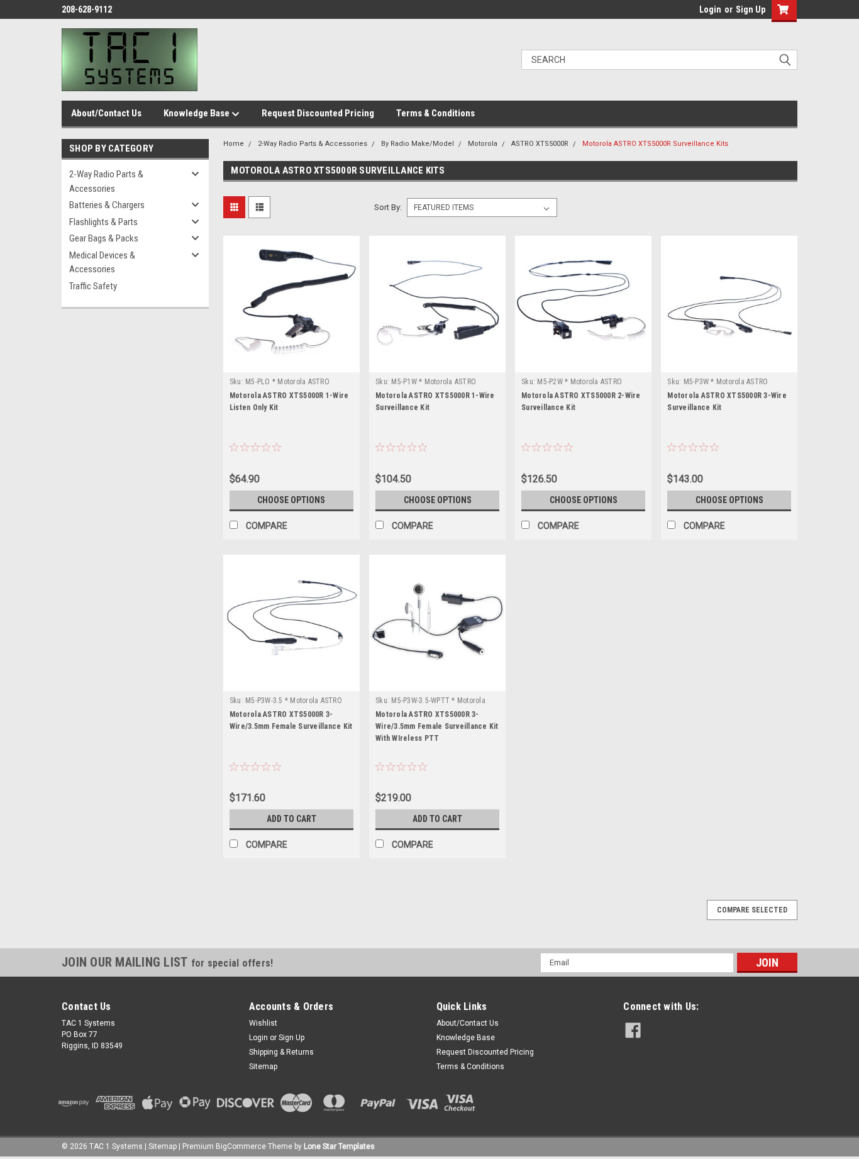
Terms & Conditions (435, 113)
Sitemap (263, 1066)
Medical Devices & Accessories (102, 262)
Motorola (482, 144)
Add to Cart (291, 819)
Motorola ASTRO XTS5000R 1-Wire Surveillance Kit (435, 401)
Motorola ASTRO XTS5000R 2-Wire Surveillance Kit (581, 401)
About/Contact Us (106, 113)
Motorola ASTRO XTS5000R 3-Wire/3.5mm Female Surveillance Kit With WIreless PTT (437, 726)
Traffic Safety (93, 286)
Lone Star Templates (339, 1146)
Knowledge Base (197, 113)
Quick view (291, 363)
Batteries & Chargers (107, 205)
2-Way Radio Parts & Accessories (106, 181)
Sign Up (750, 9)
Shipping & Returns (281, 1052)
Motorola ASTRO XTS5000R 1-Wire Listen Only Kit (289, 401)
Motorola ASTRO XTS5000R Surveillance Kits (655, 144)
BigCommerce (241, 1146)
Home (233, 144)
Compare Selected (752, 910)
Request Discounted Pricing (318, 113)
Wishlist (263, 1023)
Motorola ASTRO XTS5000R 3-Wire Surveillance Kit (727, 401)
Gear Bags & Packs (103, 238)
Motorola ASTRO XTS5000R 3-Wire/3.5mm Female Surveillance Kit (291, 720)
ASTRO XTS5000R (539, 144)
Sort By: (388, 207)
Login (710, 9)
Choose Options (291, 500)
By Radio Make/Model (417, 144)
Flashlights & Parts (103, 222)
